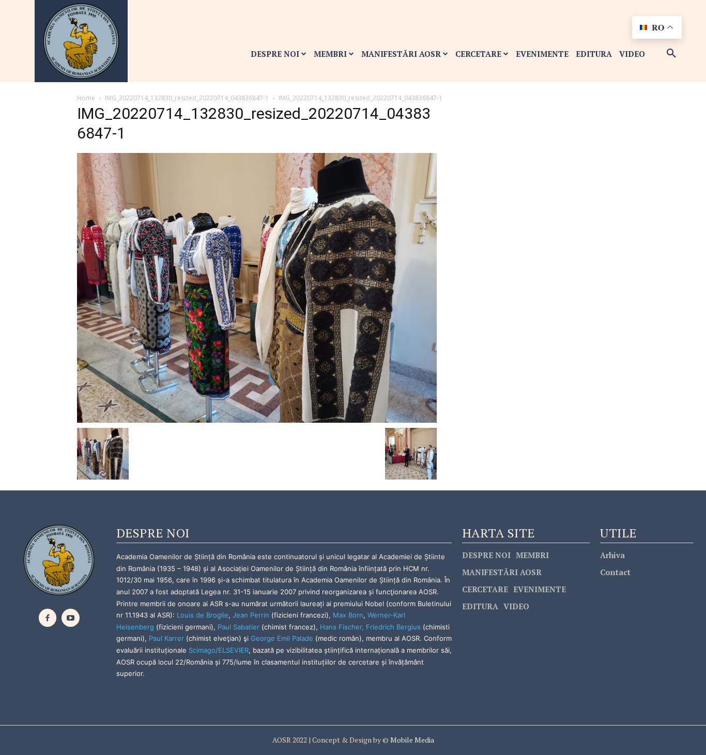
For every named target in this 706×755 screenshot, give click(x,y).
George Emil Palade (282, 638)
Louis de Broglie (202, 615)
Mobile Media (411, 740)
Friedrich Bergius (393, 627)
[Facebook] (48, 618)
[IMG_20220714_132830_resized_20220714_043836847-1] (257, 287)
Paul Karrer (166, 638)
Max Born (348, 615)
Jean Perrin (252, 615)
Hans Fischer (341, 627)
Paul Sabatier (238, 627)
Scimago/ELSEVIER (219, 650)
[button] (671, 53)
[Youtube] (71, 618)
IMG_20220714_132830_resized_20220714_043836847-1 (187, 98)
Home (86, 98)
